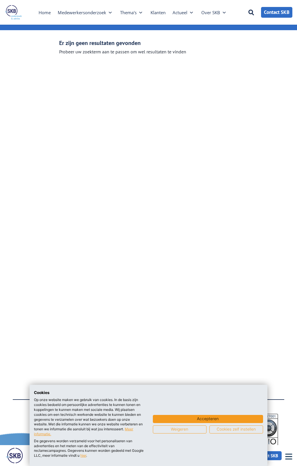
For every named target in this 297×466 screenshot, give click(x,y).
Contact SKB (276, 12)
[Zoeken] (251, 12)
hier (83, 455)
